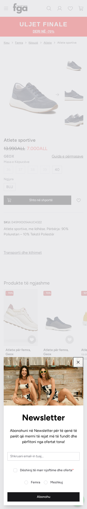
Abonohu (43, 497)
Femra (35, 482)
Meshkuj (56, 482)
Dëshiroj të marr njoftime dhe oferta (47, 470)
